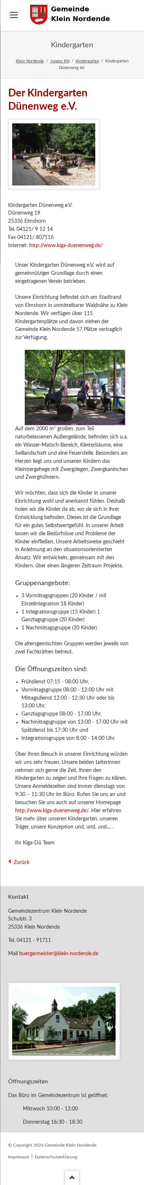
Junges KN (59, 61)
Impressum (18, 1157)
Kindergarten (87, 61)
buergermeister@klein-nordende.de (58, 953)
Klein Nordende (30, 61)
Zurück (22, 862)
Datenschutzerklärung (56, 1157)
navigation (14, 15)
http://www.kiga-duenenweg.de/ (66, 245)
